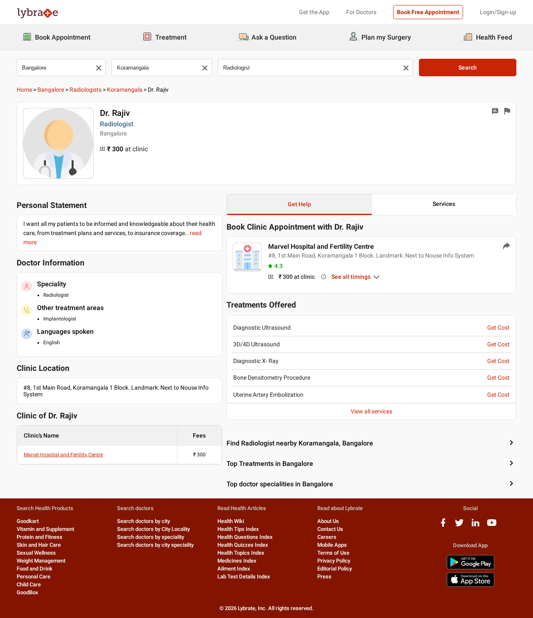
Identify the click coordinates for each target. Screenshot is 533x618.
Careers (326, 537)
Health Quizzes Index (242, 545)
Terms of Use (333, 553)
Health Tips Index (238, 529)
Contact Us (330, 529)
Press (324, 576)
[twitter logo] (459, 526)
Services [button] (444, 203)
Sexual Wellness (36, 553)
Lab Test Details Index (243, 576)
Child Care (29, 584)
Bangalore (50, 89)
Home (24, 89)
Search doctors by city (143, 521)
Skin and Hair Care (39, 545)
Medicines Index (237, 561)
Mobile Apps (332, 545)
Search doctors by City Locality (153, 529)
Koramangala (124, 89)
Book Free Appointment (428, 12)
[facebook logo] (443, 526)
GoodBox (27, 592)
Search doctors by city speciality (155, 545)
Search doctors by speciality (150, 537)
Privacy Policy (333, 561)
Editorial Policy (334, 568)
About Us (328, 521)
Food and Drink (34, 568)
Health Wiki (230, 521)
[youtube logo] (492, 526)
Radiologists (86, 89)
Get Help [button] (299, 204)
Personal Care (33, 576)
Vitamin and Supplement (45, 529)
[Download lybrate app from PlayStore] (470, 568)
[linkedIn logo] (476, 526)
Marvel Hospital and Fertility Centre (63, 455)
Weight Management (41, 561)
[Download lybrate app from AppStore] (470, 585)
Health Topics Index (240, 553)
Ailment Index (233, 568)
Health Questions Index (245, 537)
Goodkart (28, 521)
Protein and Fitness (39, 537)
